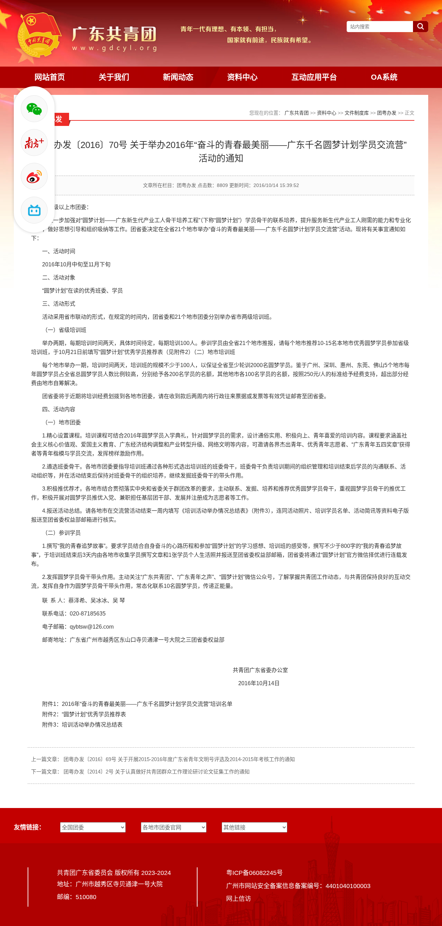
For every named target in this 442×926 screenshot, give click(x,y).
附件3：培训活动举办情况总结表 (82, 725)
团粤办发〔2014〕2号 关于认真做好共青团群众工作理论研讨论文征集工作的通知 (157, 772)
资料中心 (326, 113)
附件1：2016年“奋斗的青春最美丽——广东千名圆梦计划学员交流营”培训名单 (137, 704)
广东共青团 (297, 113)
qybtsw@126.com (92, 627)
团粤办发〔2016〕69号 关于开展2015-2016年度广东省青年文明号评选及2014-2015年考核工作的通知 (179, 759)
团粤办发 (386, 113)
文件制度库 (357, 113)
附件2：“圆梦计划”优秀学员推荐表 (84, 714)
